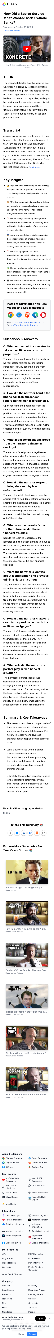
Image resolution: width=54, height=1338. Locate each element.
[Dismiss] (49, 1318)
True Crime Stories (11, 30)
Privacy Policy (25, 1328)
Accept (32, 1334)
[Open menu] (50, 4)
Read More (34, 167)
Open (40, 1318)
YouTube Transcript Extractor (25, 325)
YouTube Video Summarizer (28, 322)
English (6, 813)
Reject (21, 1334)
